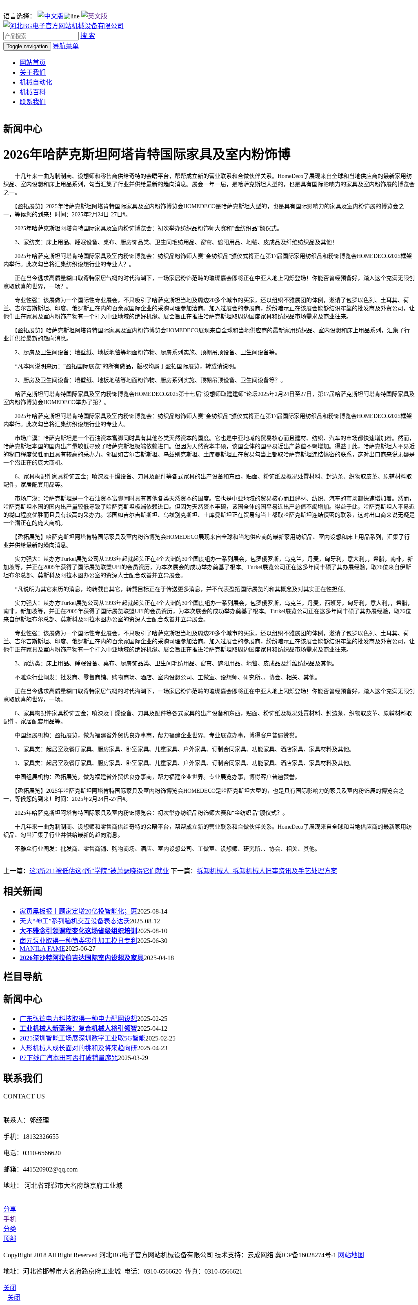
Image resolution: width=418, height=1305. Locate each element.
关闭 (13, 1297)
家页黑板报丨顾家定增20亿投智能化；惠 (78, 911)
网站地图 (351, 1255)
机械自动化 (36, 82)
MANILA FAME (42, 948)
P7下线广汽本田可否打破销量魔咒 (69, 1057)
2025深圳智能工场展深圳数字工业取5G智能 (82, 1038)
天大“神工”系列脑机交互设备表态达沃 (75, 921)
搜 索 (87, 35)
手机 (9, 1219)
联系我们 (33, 101)
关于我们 (33, 72)
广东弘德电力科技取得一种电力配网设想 (78, 1018)
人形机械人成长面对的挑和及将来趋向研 (78, 1048)
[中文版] (51, 16)
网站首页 (33, 62)
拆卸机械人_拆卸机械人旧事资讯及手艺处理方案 (267, 870)
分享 (9, 1209)
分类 (9, 1228)
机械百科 (33, 92)
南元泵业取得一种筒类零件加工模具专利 (78, 940)
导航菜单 (66, 45)
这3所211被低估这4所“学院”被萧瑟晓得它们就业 (99, 870)
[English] (94, 16)
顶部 (9, 1238)
